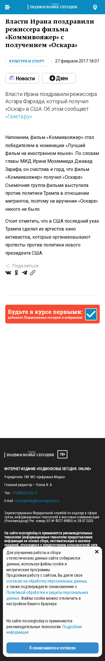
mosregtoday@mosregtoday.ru (37, 501)
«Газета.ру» (18, 116)
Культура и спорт (26, 61)
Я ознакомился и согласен (52, 648)
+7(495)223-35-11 (25, 493)
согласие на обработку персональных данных (46, 581)
